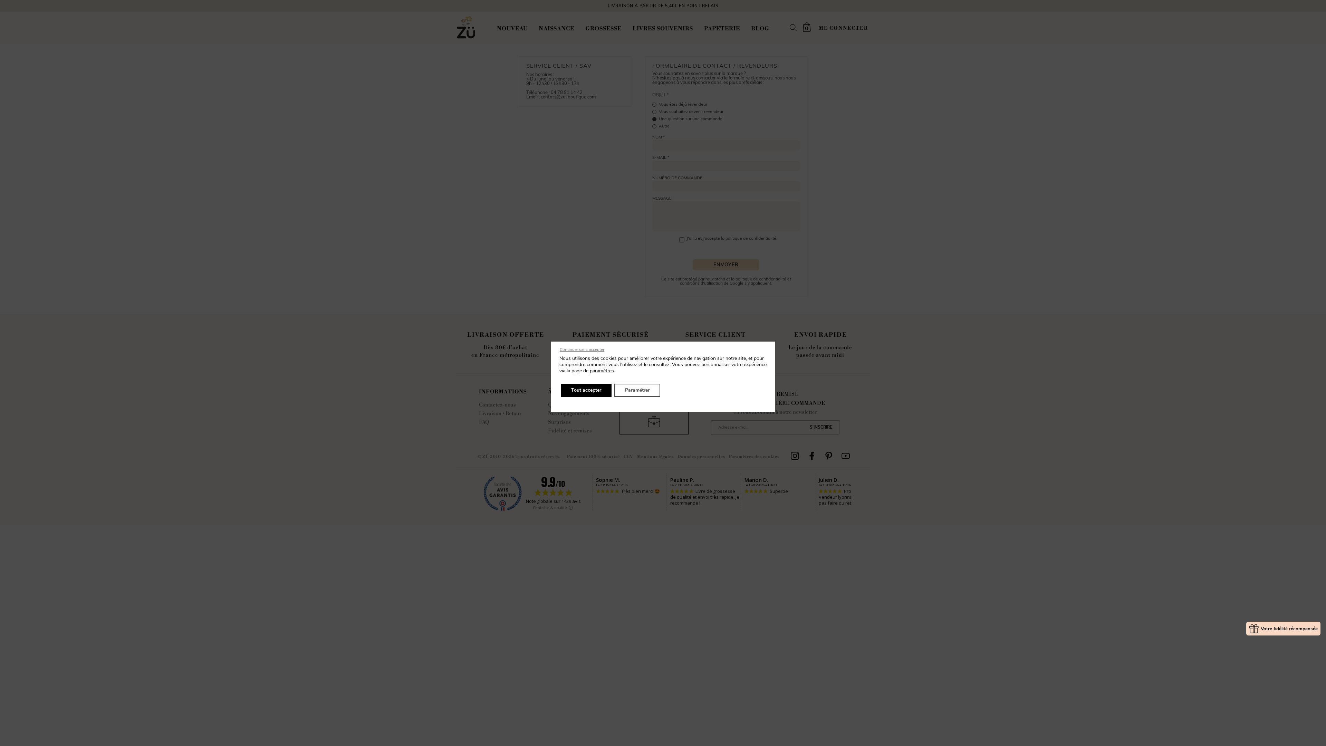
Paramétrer (637, 390)
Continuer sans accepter (582, 349)
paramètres (602, 371)
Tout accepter (586, 390)
